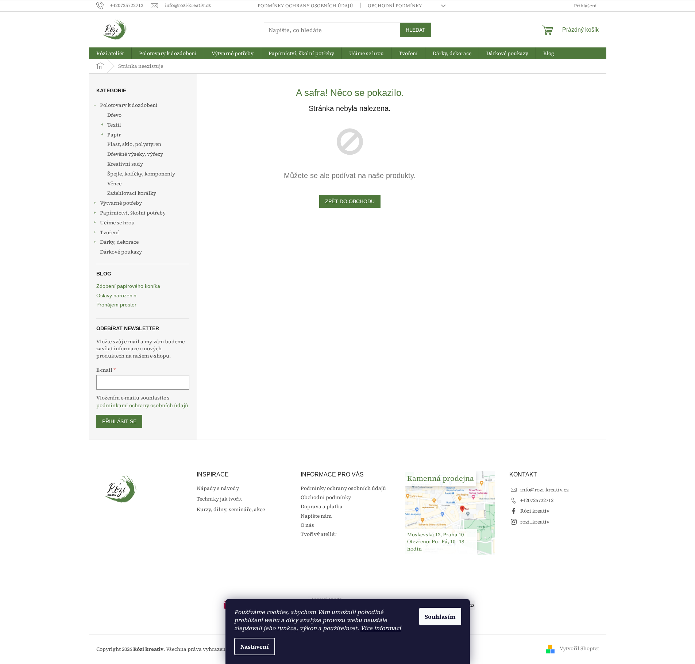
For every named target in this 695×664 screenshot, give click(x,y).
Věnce (114, 183)
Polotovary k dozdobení (129, 105)
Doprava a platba (322, 506)
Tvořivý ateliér (318, 534)
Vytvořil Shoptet (579, 648)
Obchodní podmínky (395, 6)
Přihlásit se (119, 421)
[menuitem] (110, 53)
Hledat (415, 30)
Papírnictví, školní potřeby (133, 212)
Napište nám (316, 516)
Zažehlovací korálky (131, 193)
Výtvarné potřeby (121, 202)
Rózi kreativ (534, 510)
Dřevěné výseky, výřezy (135, 154)
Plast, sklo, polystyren (134, 144)
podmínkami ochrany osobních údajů (142, 405)
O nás (307, 525)
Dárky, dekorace (119, 242)
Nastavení (254, 646)
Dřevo (114, 115)
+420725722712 (536, 500)
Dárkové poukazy (121, 251)
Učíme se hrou (117, 222)
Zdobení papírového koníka (128, 286)
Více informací (380, 628)
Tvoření (109, 232)
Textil (114, 124)
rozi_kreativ (534, 521)
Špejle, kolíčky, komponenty (141, 173)
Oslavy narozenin (116, 295)
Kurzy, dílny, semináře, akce (231, 509)
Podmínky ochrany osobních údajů (305, 6)
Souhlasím (440, 617)
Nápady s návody (218, 488)
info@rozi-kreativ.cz (544, 489)
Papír (114, 134)
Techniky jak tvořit (219, 498)
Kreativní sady (125, 163)
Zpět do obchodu (350, 201)
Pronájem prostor (116, 305)
